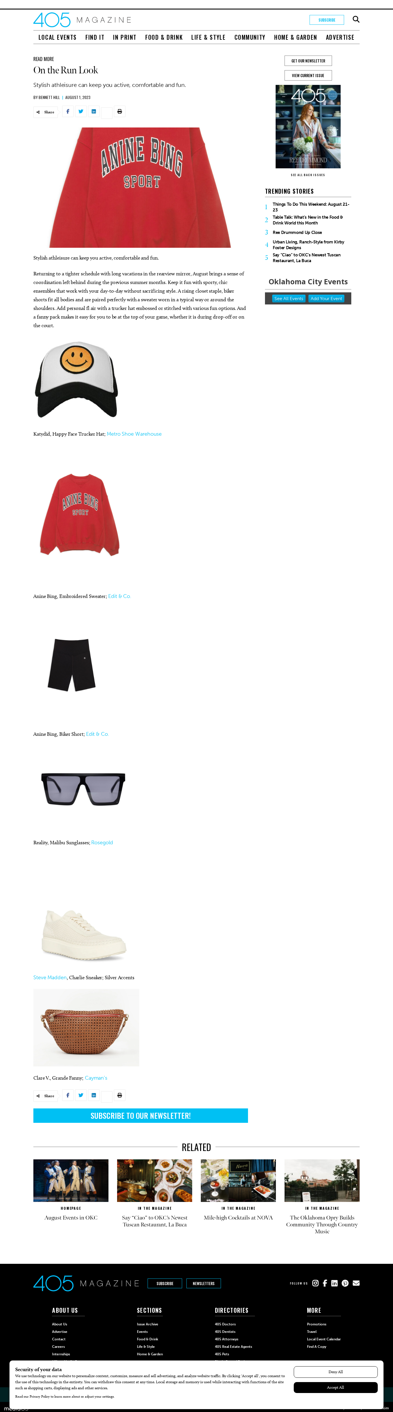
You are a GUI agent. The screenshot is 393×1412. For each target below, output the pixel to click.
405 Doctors (225, 1324)
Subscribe (326, 20)
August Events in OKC (71, 1217)
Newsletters (204, 1283)
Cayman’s (95, 1078)
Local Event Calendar (324, 1339)
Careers (58, 1347)
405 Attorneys (226, 1339)
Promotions (316, 1324)
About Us (59, 1324)
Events (142, 1332)
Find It (94, 37)
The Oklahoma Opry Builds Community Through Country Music (322, 1224)
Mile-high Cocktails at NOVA (238, 1217)
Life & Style (208, 37)
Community (250, 37)
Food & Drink (164, 37)
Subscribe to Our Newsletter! (141, 1115)
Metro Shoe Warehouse (134, 434)
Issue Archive (147, 1324)
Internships (61, 1354)
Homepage (71, 1208)
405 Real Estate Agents (233, 1347)
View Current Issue (308, 75)
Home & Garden (295, 37)
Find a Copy (316, 1347)
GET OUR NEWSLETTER (308, 61)
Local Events (58, 37)
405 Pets (222, 1354)
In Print (125, 37)
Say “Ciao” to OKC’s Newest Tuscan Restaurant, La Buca (307, 257)
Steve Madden (50, 977)
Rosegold (102, 842)
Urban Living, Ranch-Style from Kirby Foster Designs (308, 244)
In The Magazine (155, 1208)
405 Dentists (225, 1332)
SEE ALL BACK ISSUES (308, 175)
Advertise (340, 37)
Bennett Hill (49, 97)
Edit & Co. (119, 596)
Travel (311, 1332)
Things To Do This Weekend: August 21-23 (311, 207)
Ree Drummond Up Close (297, 232)
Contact (59, 1339)
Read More (43, 59)
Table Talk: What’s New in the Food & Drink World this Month (308, 220)
